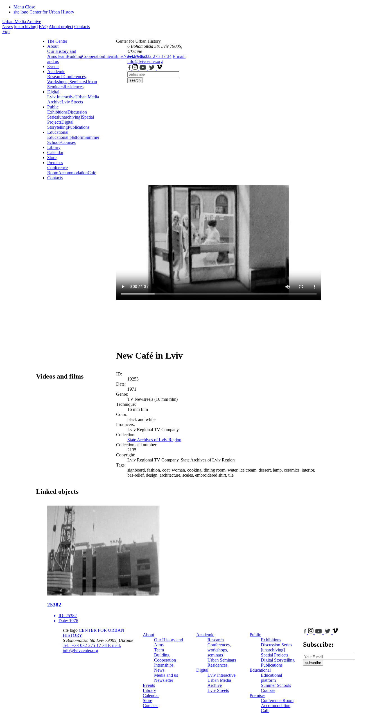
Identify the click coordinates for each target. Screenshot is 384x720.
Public (52, 107)
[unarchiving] (26, 26)
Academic (56, 71)
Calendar (55, 152)
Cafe (92, 172)
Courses (68, 142)
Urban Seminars (221, 660)
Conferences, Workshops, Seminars (67, 79)
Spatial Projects (274, 655)
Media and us (166, 675)
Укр (6, 31)
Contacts (82, 26)
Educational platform (65, 137)
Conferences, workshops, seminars (219, 649)
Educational (57, 132)
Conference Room (57, 170)
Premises (55, 162)
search (135, 80)
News (7, 26)
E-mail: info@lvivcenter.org (156, 59)
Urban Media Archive (21, 21)
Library (53, 147)
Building (74, 56)
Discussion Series (276, 644)
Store (52, 157)
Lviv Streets (72, 101)
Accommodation (73, 172)
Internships (163, 665)
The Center (57, 41)
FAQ (43, 26)
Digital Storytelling (60, 125)
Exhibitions (57, 112)
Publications (78, 127)
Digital (53, 91)
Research (55, 76)
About (52, 46)
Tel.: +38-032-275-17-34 (149, 56)
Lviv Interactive (61, 96)
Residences (73, 86)
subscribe (313, 663)
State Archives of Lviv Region (154, 439)
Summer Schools (276, 685)
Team (62, 56)
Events (53, 66)
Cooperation (93, 56)
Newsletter (163, 680)
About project (61, 26)
